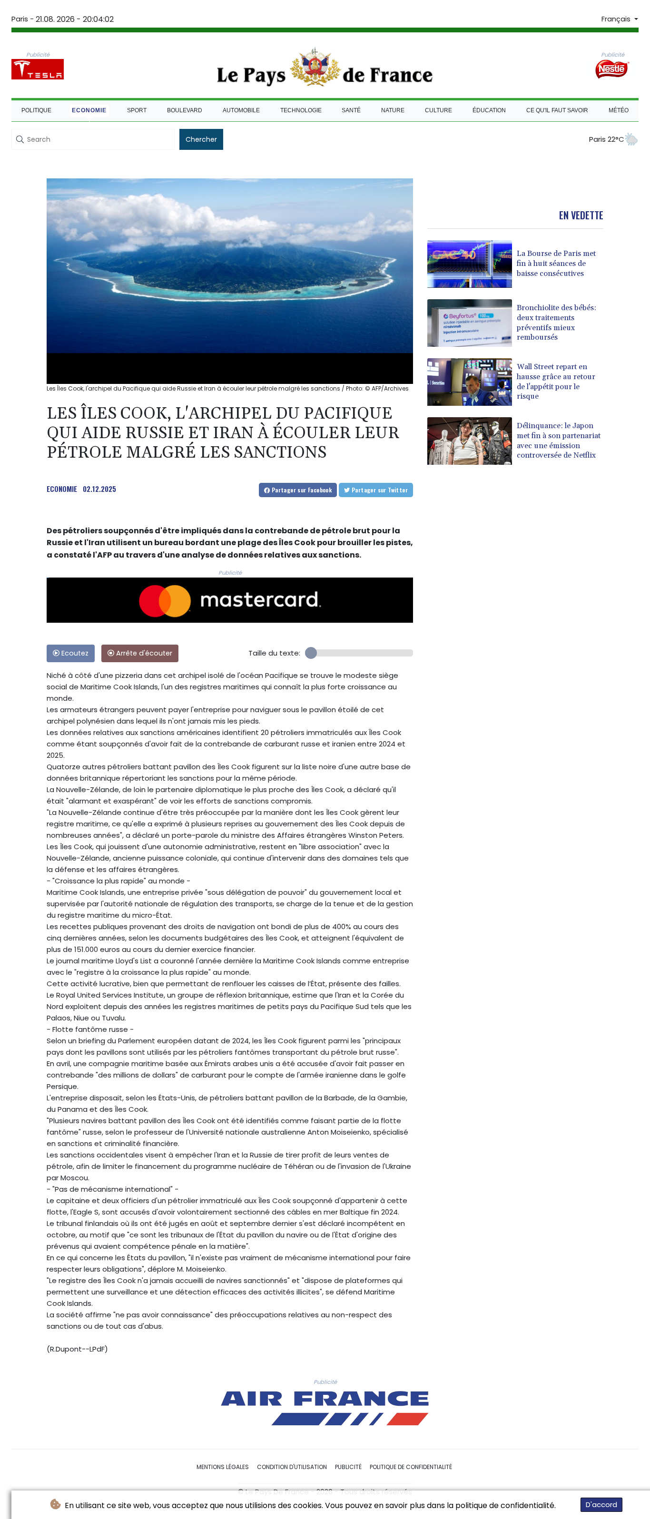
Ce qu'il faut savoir (557, 110)
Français (616, 19)
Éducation (489, 110)
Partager (301, 490)
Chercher (201, 139)
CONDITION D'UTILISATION (292, 1467)
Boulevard (184, 110)
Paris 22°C (606, 139)
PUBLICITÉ (348, 1467)
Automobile (241, 110)
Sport (137, 110)
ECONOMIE (62, 488)
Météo (619, 110)
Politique (36, 110)
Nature (392, 110)
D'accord (601, 1504)
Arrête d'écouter (143, 653)
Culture (438, 110)
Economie (89, 110)
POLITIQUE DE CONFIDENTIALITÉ (411, 1467)
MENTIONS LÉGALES (223, 1467)
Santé (351, 110)
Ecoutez (74, 653)
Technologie (301, 110)
